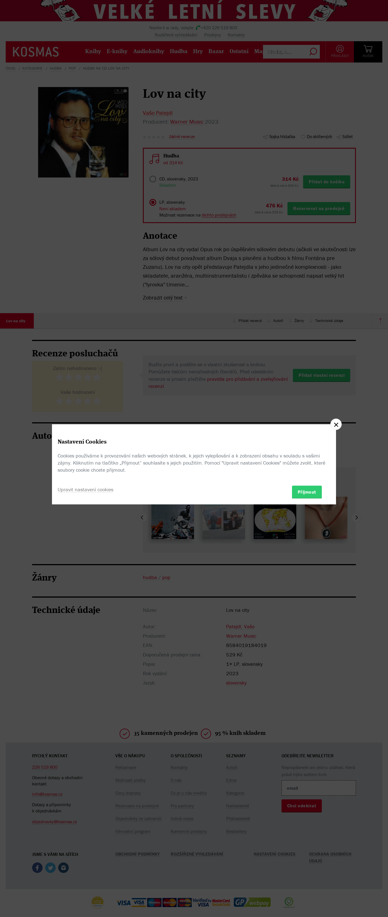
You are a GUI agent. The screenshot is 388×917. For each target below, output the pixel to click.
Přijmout (307, 491)
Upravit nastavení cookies (85, 489)
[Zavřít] (336, 424)
